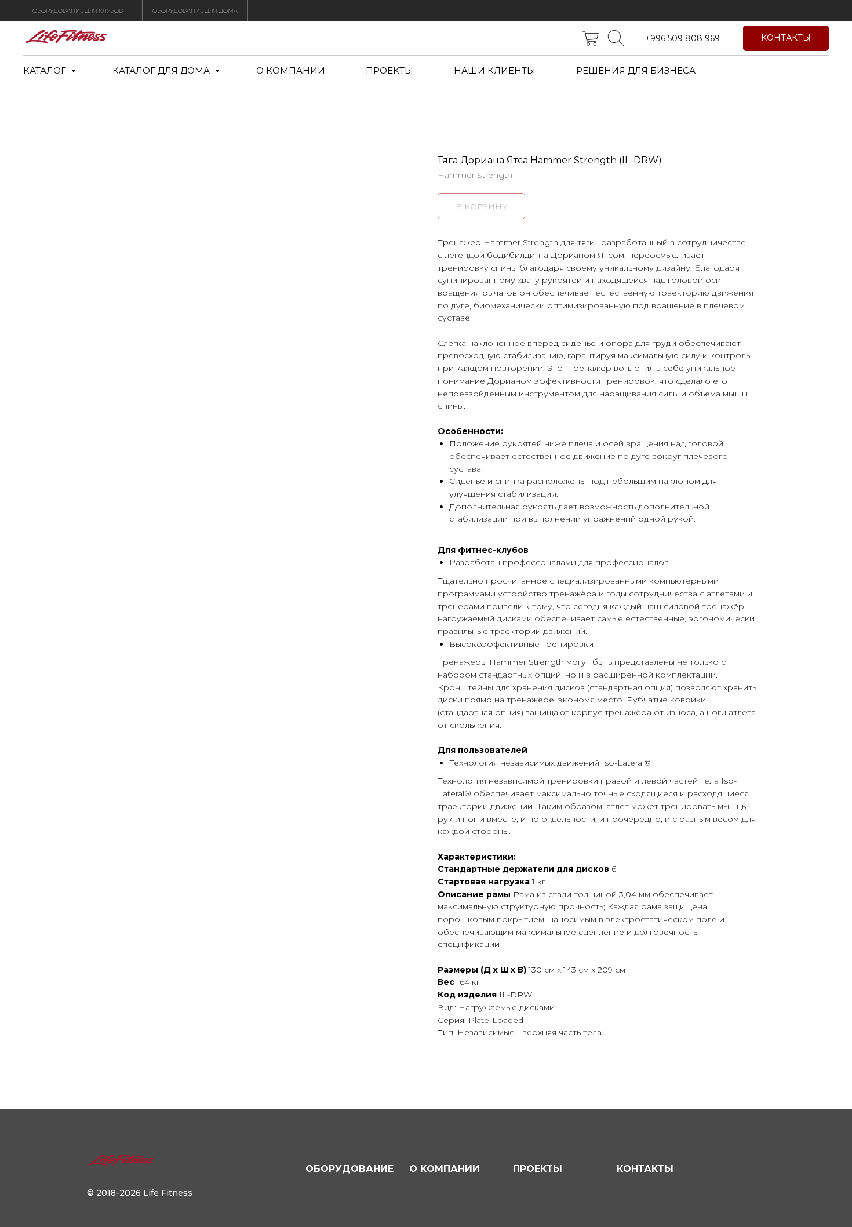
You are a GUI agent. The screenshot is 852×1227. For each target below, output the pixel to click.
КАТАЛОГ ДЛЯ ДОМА (162, 70)
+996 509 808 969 (682, 38)
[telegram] (616, 38)
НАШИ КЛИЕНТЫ (495, 70)
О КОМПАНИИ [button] (290, 70)
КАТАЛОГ (45, 70)
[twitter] (590, 38)
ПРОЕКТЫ (389, 70)
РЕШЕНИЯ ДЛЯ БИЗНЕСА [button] (636, 70)
